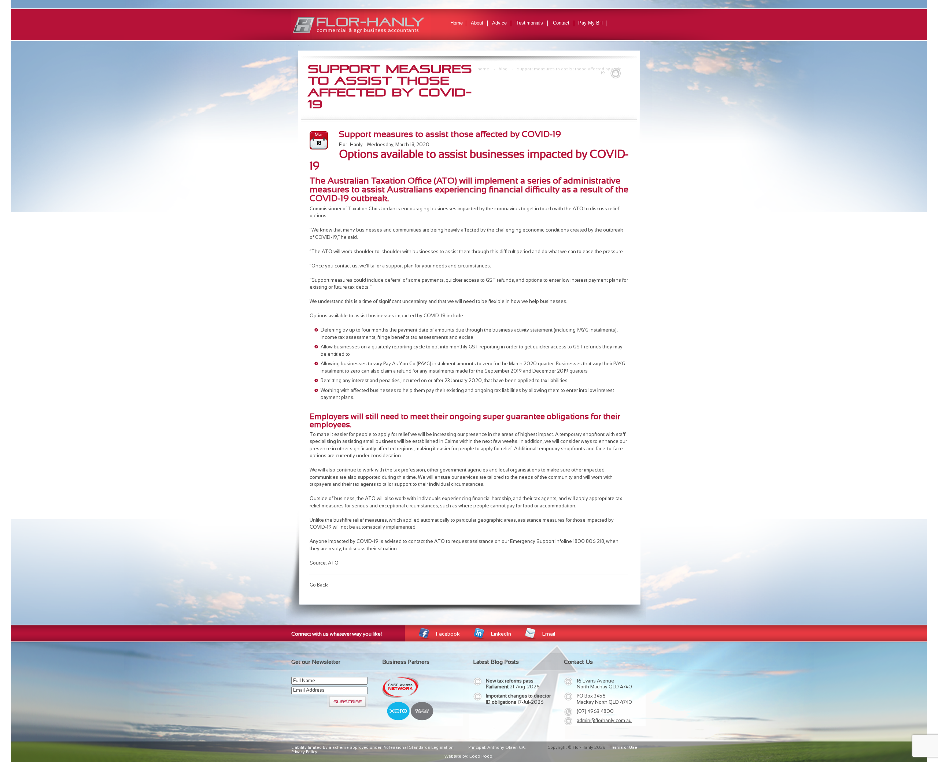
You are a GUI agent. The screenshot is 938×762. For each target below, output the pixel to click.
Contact (561, 23)
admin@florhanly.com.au (604, 720)
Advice (499, 23)
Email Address (309, 690)
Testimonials (529, 23)
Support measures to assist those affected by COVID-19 (570, 71)
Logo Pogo (480, 756)
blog (503, 69)
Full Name (304, 680)
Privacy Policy (304, 752)
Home (456, 23)
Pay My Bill (590, 23)
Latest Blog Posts (496, 662)
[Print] (615, 72)
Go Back (319, 585)
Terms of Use (623, 747)
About (477, 23)
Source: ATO (324, 563)
